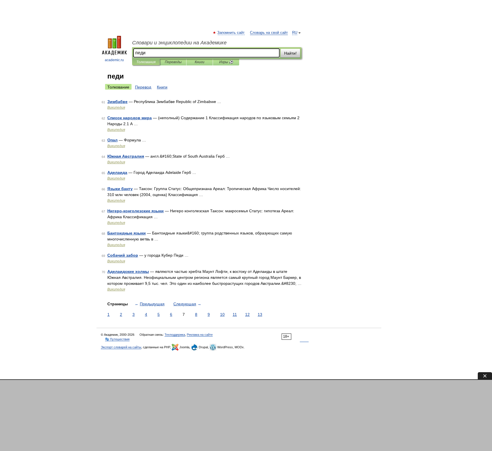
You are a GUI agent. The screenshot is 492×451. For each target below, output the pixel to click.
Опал (112, 140)
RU (294, 33)
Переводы (173, 62)
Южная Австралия (125, 156)
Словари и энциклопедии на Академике (179, 43)
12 (247, 314)
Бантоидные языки (126, 233)
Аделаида (117, 172)
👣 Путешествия (117, 339)
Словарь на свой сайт (269, 33)
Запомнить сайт (231, 33)
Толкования (145, 62)
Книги (199, 62)
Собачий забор (122, 255)
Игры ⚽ (226, 62)
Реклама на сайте (200, 334)
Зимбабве (117, 101)
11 (235, 314)
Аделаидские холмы (128, 271)
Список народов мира (129, 118)
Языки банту (120, 188)
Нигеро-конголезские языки (135, 211)
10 (222, 314)
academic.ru (114, 60)
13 (260, 314)
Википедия (116, 108)
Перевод (143, 87)
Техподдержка (175, 334)
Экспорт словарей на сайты (121, 347)
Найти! (290, 53)
